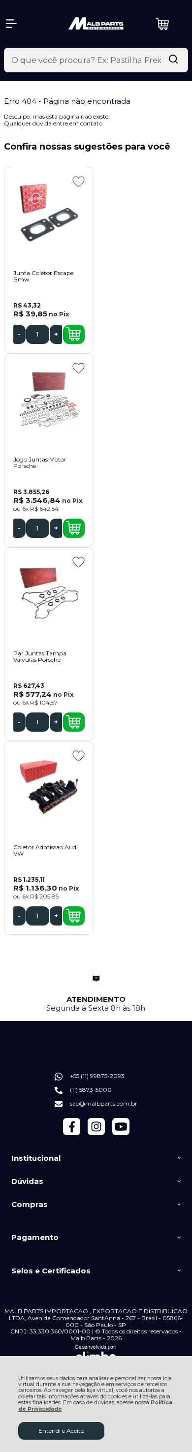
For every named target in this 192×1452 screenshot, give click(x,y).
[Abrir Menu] (11, 23)
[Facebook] (71, 1133)
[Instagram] (96, 1133)
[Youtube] (120, 1133)
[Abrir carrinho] (169, 23)
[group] (96, 991)
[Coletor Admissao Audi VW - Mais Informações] (49, 787)
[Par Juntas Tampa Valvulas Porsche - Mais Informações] (49, 593)
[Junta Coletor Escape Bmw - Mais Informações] (49, 213)
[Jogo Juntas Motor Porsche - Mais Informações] (49, 399)
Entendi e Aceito (61, 1430)
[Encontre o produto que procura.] (173, 60)
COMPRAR (74, 334)
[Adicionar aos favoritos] (78, 181)
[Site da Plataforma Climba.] (95, 1355)
